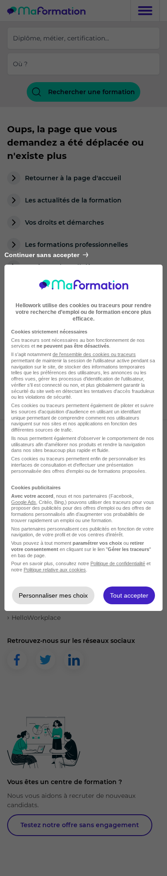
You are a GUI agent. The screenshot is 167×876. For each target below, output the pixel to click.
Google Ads (23, 502)
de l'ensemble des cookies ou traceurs (94, 354)
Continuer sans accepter (41, 254)
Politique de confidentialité (117, 563)
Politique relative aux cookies (55, 569)
